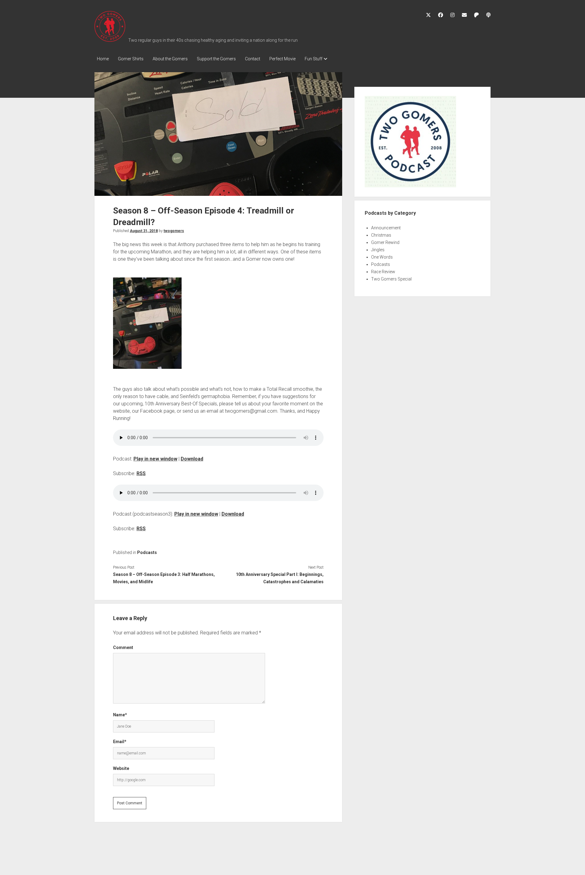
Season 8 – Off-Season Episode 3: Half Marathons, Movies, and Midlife (164, 578)
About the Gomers (170, 58)
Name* (120, 714)
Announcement (386, 227)
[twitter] (428, 14)
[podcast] (488, 14)
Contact (252, 58)
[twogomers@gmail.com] (464, 14)
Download (192, 459)
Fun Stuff (313, 58)
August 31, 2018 (144, 231)
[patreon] (476, 14)
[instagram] (452, 14)
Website (121, 768)
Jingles (378, 249)
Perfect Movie (282, 58)
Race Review (383, 271)
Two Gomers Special (391, 279)
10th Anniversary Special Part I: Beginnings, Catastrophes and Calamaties (279, 578)
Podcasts (147, 552)
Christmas (381, 235)
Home (103, 58)
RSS (141, 473)
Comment (123, 647)
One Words (382, 257)
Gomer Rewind (385, 242)
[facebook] (440, 14)
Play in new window (155, 459)
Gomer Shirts (131, 58)
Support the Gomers (216, 58)
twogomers (174, 231)
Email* (119, 741)
